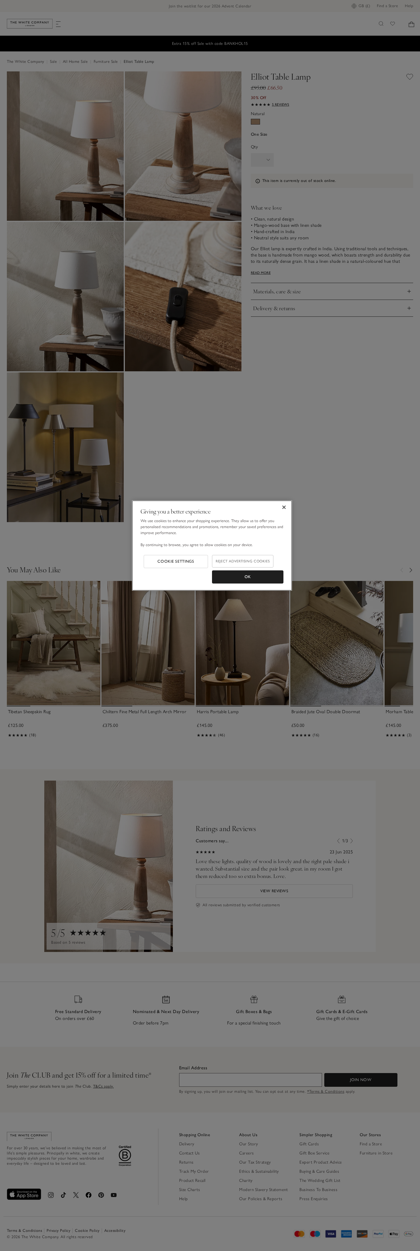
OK (248, 576)
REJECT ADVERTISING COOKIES (243, 561)
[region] (212, 545)
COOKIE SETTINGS (175, 561)
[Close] (284, 507)
